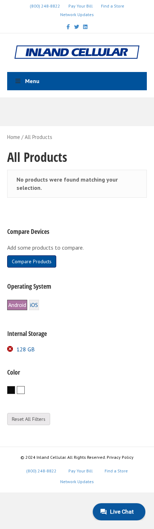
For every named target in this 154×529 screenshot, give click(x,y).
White (24, 390)
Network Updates (77, 14)
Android (17, 304)
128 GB (25, 349)
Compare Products (32, 261)
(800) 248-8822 (45, 6)
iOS (34, 304)
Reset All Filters (28, 419)
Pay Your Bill (80, 6)
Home (13, 137)
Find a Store (112, 6)
